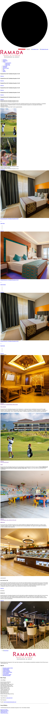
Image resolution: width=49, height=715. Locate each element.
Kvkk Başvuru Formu (7, 674)
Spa (3, 69)
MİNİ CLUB (2, 522)
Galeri (4, 70)
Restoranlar (5, 66)
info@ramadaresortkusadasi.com (10, 701)
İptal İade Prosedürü (6, 675)
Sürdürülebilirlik (6, 669)
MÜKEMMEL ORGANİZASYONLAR (8, 520)
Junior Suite (7, 63)
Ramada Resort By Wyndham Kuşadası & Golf (9, 218)
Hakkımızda (5, 60)
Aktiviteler (5, 67)
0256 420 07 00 (9, 697)
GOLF (1, 464)
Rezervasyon (21, 49)
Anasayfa (4, 59)
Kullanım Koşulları (6, 671)
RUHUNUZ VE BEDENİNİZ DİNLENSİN (9, 404)
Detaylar (2, 230)
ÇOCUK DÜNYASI (4, 462)
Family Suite (7, 64)
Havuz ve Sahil (6, 68)
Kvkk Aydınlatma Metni (7, 672)
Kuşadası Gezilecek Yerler (8, 667)
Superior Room (8, 62)
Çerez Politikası (6, 673)
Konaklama (2, 169)
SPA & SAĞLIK (3, 406)
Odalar (4, 61)
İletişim (4, 71)
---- (0, 282)
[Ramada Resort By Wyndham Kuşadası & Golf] (11, 57)
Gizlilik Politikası (6, 670)
